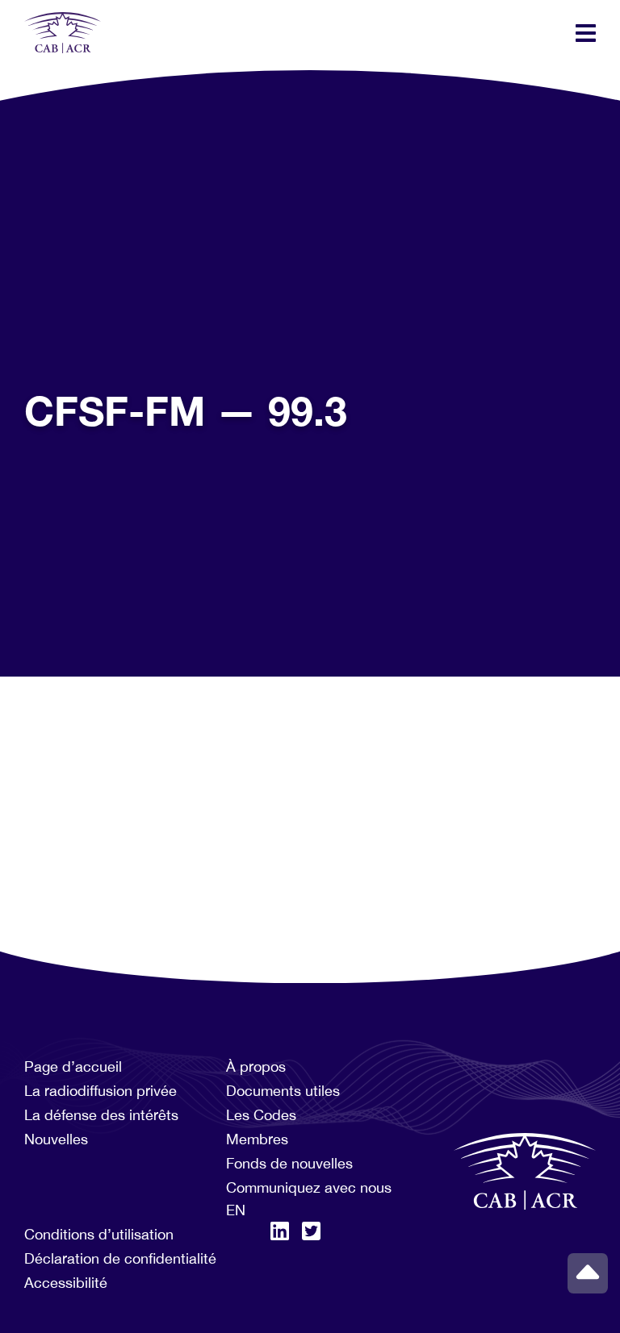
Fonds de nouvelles (289, 1163)
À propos (256, 1066)
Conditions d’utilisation (99, 1234)
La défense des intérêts (101, 1114)
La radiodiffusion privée (100, 1090)
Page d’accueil (73, 1066)
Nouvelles (56, 1139)
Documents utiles (283, 1090)
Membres (257, 1139)
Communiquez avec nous (309, 1187)
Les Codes (261, 1114)
